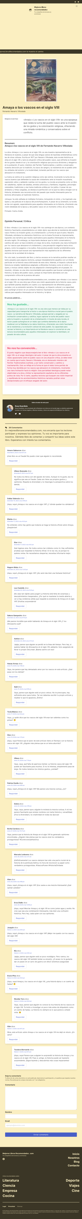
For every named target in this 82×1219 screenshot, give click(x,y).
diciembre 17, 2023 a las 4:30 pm (17, 521)
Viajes (74, 1185)
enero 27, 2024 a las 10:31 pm (16, 831)
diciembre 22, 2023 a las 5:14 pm (17, 617)
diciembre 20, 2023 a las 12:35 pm (17, 569)
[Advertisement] (41, 33)
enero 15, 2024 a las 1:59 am (15, 666)
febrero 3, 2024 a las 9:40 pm (23, 953)
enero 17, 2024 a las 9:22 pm (15, 714)
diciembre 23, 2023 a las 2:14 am (24, 641)
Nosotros (73, 1157)
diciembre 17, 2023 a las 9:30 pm (24, 544)
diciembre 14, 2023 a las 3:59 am (17, 500)
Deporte (72, 1180)
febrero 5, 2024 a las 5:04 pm (16, 978)
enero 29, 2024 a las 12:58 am (23, 905)
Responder (13, 461)
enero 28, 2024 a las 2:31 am (22, 856)
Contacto (73, 1165)
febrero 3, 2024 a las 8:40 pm (16, 930)
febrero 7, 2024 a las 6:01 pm (15, 1028)
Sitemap (19, 1206)
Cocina (8, 1196)
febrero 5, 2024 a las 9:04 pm (23, 1001)
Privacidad (11, 1206)
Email (7, 1121)
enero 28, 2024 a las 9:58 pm (15, 881)
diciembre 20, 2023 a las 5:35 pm (24, 590)
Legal (4, 1206)
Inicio (75, 1154)
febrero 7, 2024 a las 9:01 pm (22, 1052)
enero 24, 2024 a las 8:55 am (16, 785)
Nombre (8, 1112)
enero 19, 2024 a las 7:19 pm (22, 760)
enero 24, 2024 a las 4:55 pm (22, 806)
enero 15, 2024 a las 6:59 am (22, 689)
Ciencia (9, 1185)
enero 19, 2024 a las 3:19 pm (15, 737)
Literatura (11, 1180)
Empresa (10, 1191)
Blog (76, 1161)
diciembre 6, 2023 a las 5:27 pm (23, 473)
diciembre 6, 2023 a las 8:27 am (16, 452)
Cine (75, 1191)
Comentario (10, 1085)
